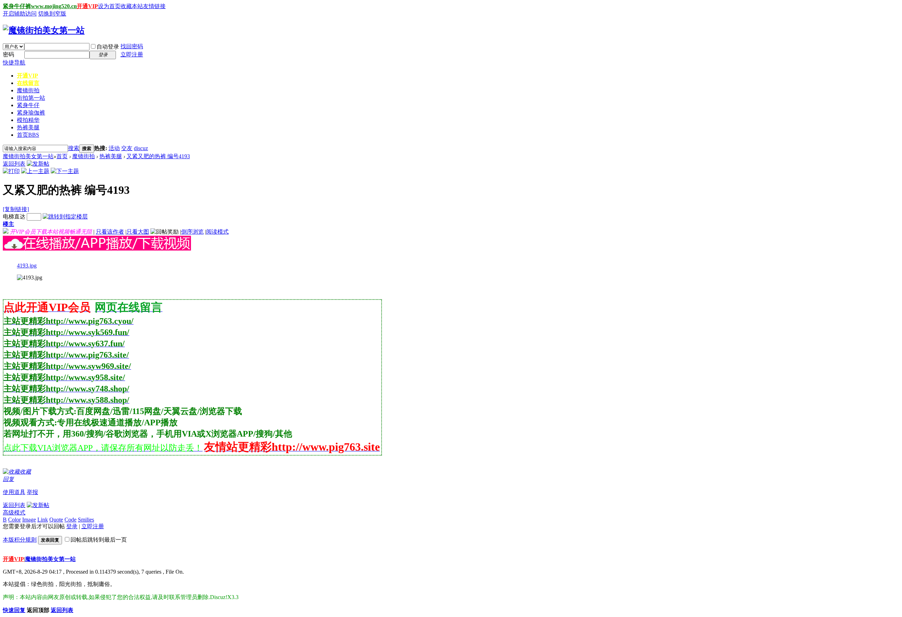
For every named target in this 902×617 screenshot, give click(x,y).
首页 (28, 135)
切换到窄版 (52, 14)
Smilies (86, 520)
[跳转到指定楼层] (65, 217)
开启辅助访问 (20, 14)
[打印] (11, 171)
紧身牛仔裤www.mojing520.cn (40, 6)
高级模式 (14, 513)
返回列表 (14, 164)
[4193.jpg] (29, 277)
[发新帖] (38, 164)
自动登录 (108, 47)
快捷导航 (14, 63)
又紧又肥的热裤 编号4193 (158, 156)
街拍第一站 (31, 98)
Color (14, 520)
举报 (32, 492)
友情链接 (154, 6)
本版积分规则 (20, 540)
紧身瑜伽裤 (31, 113)
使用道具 (14, 492)
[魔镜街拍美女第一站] (44, 30)
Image (29, 520)
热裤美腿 (28, 127)
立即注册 (132, 54)
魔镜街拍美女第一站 (28, 156)
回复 (8, 479)
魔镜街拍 (28, 90)
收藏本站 (132, 6)
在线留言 (28, 83)
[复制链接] (16, 209)
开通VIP (87, 6)
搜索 (73, 148)
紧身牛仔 (28, 105)
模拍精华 (28, 120)
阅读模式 (217, 232)
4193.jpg (27, 266)
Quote (56, 520)
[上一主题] (35, 171)
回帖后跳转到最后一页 (98, 540)
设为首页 (109, 6)
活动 (114, 148)
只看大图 (137, 232)
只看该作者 (110, 232)
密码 (8, 54)
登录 (72, 526)
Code (70, 520)
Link (42, 520)
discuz (141, 148)
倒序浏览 (192, 232)
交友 (126, 148)
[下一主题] (65, 171)
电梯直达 (14, 217)
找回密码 (132, 46)
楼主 (8, 224)
